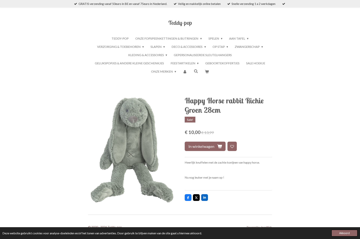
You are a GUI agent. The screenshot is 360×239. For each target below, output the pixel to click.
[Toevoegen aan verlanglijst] (232, 146)
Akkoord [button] (344, 233)
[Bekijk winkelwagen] (206, 71)
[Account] (184, 71)
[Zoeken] (195, 71)
